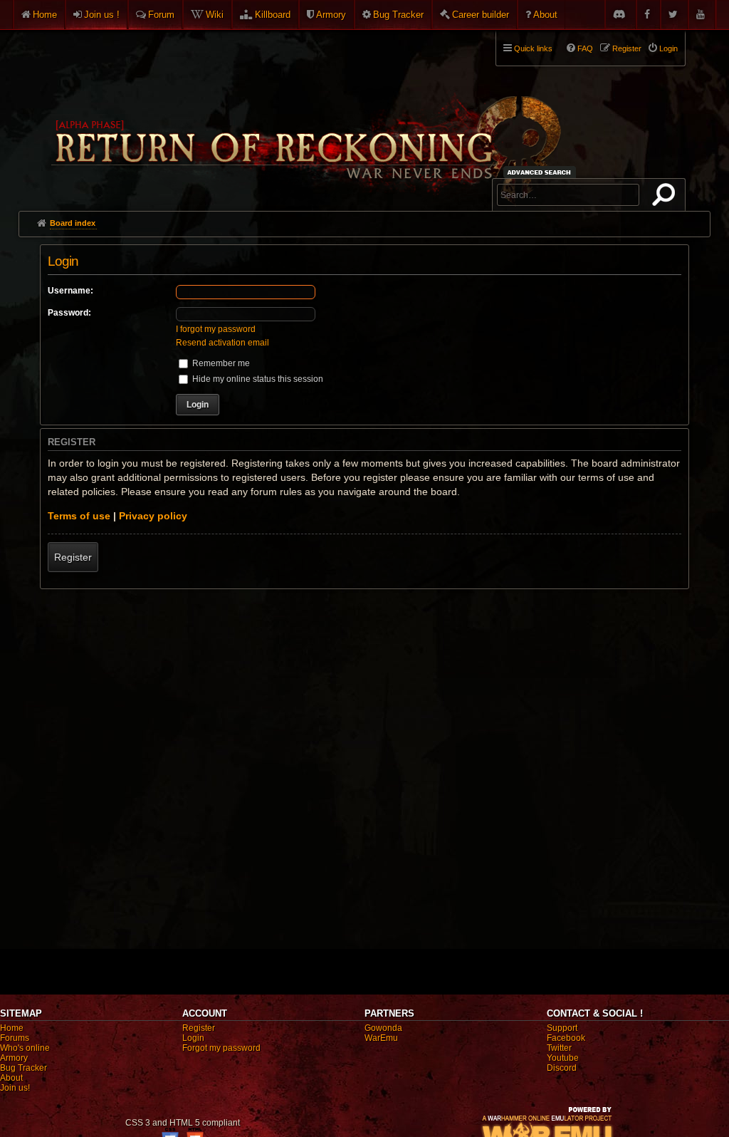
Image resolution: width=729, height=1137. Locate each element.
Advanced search (541, 172)
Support (562, 1028)
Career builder (480, 14)
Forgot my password (221, 1048)
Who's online (25, 1048)
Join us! (15, 1088)
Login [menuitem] (668, 48)
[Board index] (305, 114)
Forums (14, 1038)
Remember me (220, 363)
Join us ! (102, 14)
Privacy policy (153, 515)
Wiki (215, 14)
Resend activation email (222, 343)
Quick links (533, 48)
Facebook (566, 1038)
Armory (331, 14)
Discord (562, 1068)
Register (73, 557)
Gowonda (383, 1028)
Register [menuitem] (626, 48)
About (545, 14)
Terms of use (79, 515)
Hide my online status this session (256, 379)
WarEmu (381, 1038)
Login (193, 1038)
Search (666, 197)
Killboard (272, 14)
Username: (70, 291)
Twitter (559, 1048)
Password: (69, 313)
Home (45, 14)
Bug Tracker (398, 14)
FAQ (585, 48)
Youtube (563, 1058)
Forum (161, 14)
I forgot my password (216, 329)
